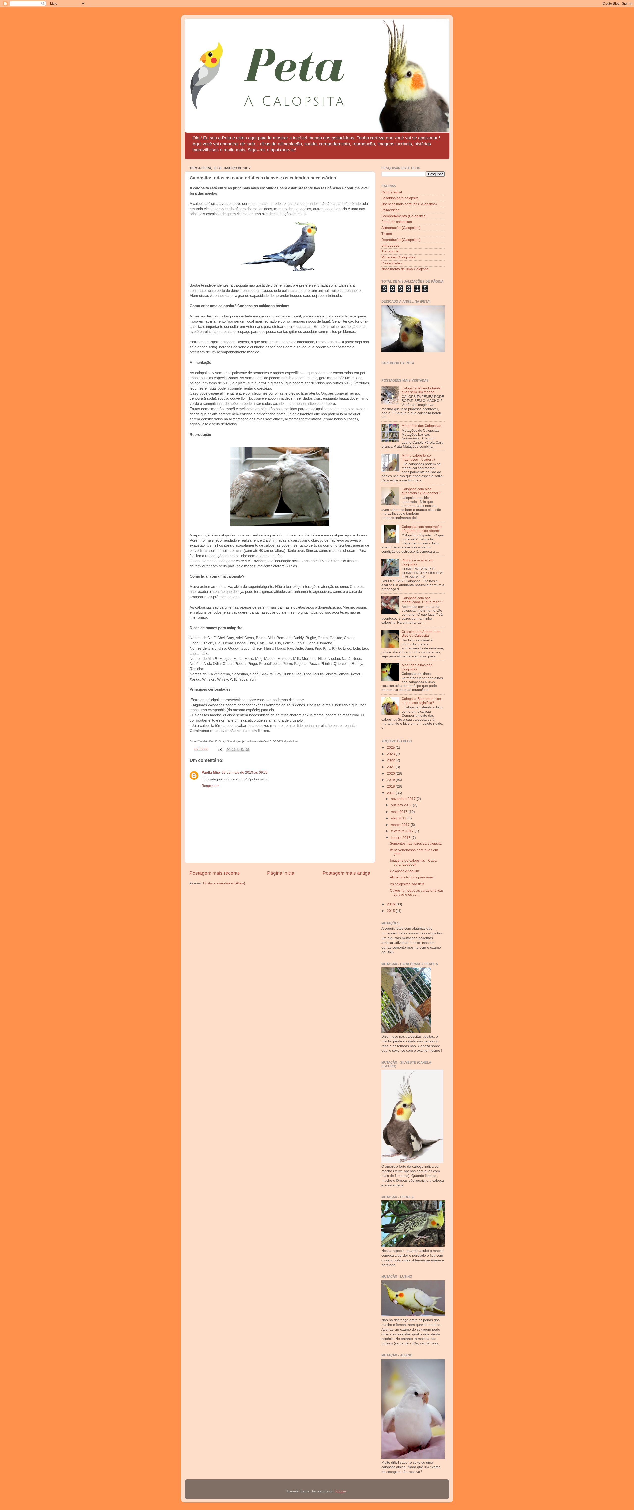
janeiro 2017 (401, 838)
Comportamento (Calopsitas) (404, 216)
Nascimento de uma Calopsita (404, 269)
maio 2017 (399, 812)
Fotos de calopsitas (396, 222)
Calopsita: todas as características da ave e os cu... (417, 892)
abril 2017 (399, 818)
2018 (391, 786)
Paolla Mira (211, 772)
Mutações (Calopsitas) (399, 257)
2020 (391, 773)
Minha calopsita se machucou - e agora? (418, 457)
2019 (391, 780)
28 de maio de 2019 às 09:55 (245, 772)
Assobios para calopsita (400, 198)
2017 (391, 793)
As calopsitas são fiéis (407, 884)
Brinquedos (390, 245)
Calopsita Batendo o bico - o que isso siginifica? (422, 701)
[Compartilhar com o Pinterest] (247, 749)
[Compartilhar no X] (238, 749)
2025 (391, 747)
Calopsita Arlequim (404, 871)
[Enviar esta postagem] (219, 749)
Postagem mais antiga (346, 873)
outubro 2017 (402, 805)
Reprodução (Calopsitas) (401, 240)
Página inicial (281, 873)
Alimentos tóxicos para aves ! (413, 877)
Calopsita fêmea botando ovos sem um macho (421, 390)
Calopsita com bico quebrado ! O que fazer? (421, 491)
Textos (386, 234)
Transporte (389, 251)
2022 (391, 760)
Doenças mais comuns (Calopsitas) (409, 204)
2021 (391, 767)
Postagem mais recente (214, 873)
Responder (210, 786)
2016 (391, 904)
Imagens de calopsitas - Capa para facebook (413, 862)
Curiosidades (391, 263)
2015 (391, 911)
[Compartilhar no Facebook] (242, 749)
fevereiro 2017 (403, 831)
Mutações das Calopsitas (421, 426)
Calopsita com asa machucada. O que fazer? (422, 600)
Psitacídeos (390, 210)
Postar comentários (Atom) (224, 883)
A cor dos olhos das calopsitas (417, 667)
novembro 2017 (404, 799)
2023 (391, 754)
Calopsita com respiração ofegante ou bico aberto (422, 529)
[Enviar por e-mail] (228, 749)
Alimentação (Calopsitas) (401, 228)
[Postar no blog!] (233, 749)
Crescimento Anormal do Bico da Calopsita (421, 633)
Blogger (340, 1491)
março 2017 (401, 825)
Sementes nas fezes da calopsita (416, 843)
